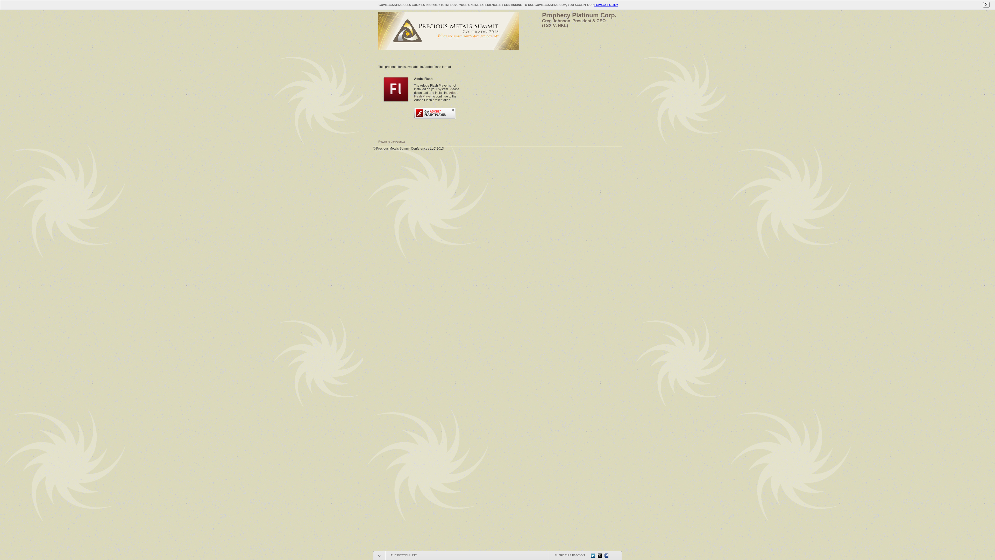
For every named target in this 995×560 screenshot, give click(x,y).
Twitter (600, 556)
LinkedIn (593, 556)
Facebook (606, 556)
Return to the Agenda (391, 141)
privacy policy (606, 4)
